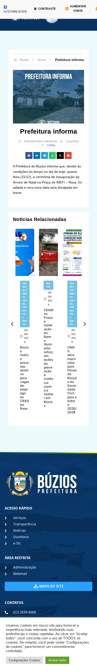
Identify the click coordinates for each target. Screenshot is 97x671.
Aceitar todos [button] (57, 660)
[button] (28, 155)
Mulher (48, 285)
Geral (51, 145)
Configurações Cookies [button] (24, 660)
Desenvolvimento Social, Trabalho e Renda (24, 304)
